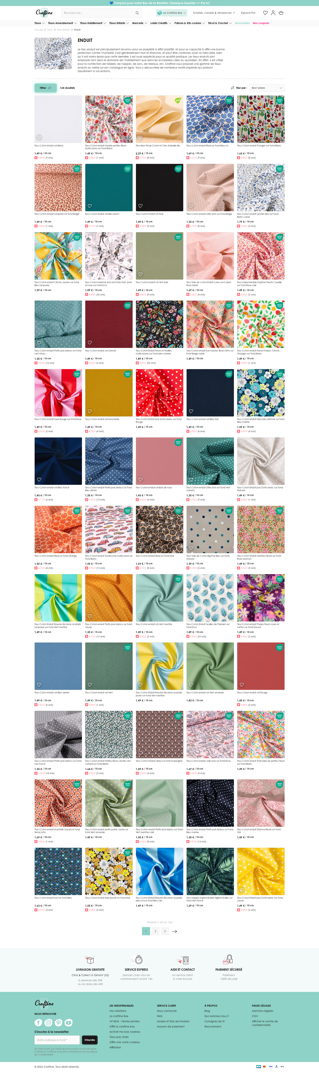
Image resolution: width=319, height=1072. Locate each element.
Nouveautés (242, 23)
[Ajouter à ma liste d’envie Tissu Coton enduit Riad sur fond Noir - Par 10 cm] (140, 548)
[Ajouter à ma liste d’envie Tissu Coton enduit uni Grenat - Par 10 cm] (89, 342)
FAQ (159, 1016)
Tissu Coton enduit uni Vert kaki (152, 282)
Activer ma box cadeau (124, 1031)
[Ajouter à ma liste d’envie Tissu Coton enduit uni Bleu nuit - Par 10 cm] (191, 411)
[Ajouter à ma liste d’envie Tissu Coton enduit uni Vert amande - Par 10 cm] (191, 684)
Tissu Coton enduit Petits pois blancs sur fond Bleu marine (209, 831)
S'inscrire (90, 1039)
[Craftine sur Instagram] (48, 1023)
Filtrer (43, 87)
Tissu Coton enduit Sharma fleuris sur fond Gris (259, 831)
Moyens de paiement (171, 1026)
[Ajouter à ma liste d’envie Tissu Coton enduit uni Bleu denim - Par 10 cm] (39, 684)
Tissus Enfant (63, 29)
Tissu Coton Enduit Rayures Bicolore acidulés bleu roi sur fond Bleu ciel (159, 899)
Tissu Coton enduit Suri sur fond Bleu (53, 897)
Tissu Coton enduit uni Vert (99, 692)
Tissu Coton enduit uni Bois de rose (154, 487)
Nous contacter (167, 1010)
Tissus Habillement (91, 23)
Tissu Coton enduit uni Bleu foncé (51, 487)
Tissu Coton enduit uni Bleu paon (102, 214)
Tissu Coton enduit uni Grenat (100, 350)
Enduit (77, 29)
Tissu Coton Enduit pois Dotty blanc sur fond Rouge (159, 421)
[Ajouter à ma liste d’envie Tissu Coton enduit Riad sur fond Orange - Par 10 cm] (39, 548)
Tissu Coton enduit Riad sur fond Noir (155, 555)
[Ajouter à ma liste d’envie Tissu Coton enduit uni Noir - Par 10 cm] (140, 206)
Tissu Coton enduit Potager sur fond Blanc (259, 145)
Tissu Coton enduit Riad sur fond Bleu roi (207, 145)
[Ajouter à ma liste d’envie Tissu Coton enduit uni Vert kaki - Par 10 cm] (140, 274)
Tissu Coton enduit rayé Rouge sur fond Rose (58, 419)
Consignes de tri (214, 1021)
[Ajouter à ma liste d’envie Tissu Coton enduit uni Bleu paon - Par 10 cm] (89, 206)
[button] (171, 13)
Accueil (38, 29)
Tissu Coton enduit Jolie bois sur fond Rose (208, 760)
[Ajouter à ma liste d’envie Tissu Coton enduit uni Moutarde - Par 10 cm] (89, 411)
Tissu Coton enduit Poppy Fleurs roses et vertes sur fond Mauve (258, 626)
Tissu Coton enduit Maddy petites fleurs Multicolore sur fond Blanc (105, 147)
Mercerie (137, 23)
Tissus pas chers (118, 1036)
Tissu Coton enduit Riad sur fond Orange (55, 555)
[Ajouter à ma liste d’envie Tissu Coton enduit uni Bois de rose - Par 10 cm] (140, 479)
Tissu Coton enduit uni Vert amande (205, 692)
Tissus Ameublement (60, 23)
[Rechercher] (137, 13)
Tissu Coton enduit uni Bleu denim (51, 692)
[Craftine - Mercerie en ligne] (44, 13)
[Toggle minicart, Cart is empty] (281, 13)
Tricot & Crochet (218, 23)
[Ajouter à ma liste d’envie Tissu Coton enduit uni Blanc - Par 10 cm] (39, 137)
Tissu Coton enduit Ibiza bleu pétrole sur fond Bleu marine (260, 421)
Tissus (37, 23)
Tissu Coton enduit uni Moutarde (102, 419)
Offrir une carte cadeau (124, 1042)
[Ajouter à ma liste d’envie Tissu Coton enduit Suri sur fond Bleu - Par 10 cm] (39, 890)
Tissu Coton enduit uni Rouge (252, 692)
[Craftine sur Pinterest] (58, 1023)
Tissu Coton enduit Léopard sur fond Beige (56, 214)
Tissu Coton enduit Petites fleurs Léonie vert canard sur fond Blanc (108, 762)
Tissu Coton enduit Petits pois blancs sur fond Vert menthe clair (159, 831)
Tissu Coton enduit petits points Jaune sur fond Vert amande (106, 831)
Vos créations (117, 1010)
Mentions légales (262, 1010)
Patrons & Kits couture (187, 23)
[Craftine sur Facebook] (38, 1023)
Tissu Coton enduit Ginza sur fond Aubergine (159, 760)
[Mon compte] (273, 13)
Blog (207, 1010)
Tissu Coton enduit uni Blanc (49, 145)
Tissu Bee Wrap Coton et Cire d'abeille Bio (158, 145)
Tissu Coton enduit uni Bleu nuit (202, 419)
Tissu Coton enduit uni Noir (149, 214)
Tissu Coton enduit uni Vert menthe (154, 624)
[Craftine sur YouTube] (68, 1023)
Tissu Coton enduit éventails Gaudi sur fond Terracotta (57, 831)
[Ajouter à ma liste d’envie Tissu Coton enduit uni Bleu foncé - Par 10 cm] (39, 479)
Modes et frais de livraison (173, 1021)
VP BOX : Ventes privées (124, 1021)
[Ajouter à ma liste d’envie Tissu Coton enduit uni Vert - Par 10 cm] (89, 684)
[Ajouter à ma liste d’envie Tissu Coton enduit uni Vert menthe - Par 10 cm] (140, 616)
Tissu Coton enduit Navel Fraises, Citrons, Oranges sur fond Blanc (258, 352)
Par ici (205, 3)
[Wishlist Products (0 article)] (265, 13)
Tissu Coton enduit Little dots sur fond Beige (209, 214)
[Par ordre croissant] (232, 88)
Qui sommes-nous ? (216, 1016)
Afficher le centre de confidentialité (265, 1023)
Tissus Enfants (117, 23)
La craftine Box (118, 1016)
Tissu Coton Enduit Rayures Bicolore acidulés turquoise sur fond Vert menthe (57, 626)
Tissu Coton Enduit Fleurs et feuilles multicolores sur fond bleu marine (154, 352)
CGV (255, 1016)
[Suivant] (174, 931)
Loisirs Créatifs (158, 23)
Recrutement (212, 1026)
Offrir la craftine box (122, 1026)
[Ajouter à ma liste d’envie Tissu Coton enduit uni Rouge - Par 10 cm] (241, 684)
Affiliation (115, 1047)
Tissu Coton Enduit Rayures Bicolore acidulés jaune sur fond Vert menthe (159, 694)
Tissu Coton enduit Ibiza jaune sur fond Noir (107, 897)
